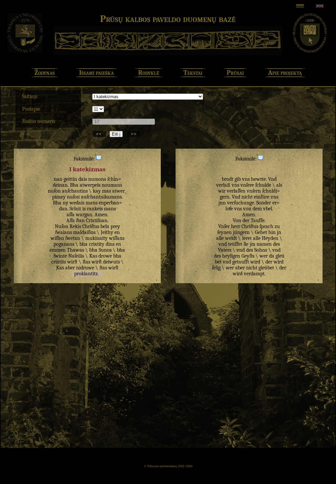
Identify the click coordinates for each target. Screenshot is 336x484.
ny (65, 203)
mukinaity (96, 238)
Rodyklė (148, 72)
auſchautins (75, 191)
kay (97, 191)
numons (97, 179)
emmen (58, 250)
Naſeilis (76, 256)
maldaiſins (84, 232)
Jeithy (107, 232)
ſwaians (63, 232)
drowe (105, 256)
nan (58, 179)
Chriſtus (90, 226)
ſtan (80, 220)
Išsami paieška (96, 72)
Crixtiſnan (96, 220)
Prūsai (235, 72)
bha (83, 244)
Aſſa (70, 220)
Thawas (75, 250)
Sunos (105, 250)
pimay (59, 197)
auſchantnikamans (101, 197)
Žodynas (44, 72)
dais (82, 179)
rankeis (95, 209)
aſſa (70, 215)
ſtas (86, 262)
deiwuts (111, 262)
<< (99, 134)
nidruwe (85, 268)
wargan (84, 215)
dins (110, 244)
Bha (74, 185)
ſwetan (72, 238)
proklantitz (86, 274)
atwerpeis (90, 185)
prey (115, 226)
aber (70, 268)
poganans (63, 244)
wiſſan (57, 238)
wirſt (72, 262)
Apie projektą (285, 72)
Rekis (75, 226)
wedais (77, 203)
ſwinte (60, 256)
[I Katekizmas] (98, 159)
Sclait (75, 209)
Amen (100, 215)
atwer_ (119, 191)
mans (91, 203)
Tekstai (192, 72)
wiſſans (116, 238)
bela (104, 226)
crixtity (96, 244)
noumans (112, 185)
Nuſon (61, 226)
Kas (93, 256)
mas (106, 191)
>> (133, 134)
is (84, 209)
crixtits (58, 262)
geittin (70, 179)
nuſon (54, 191)
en (117, 232)
